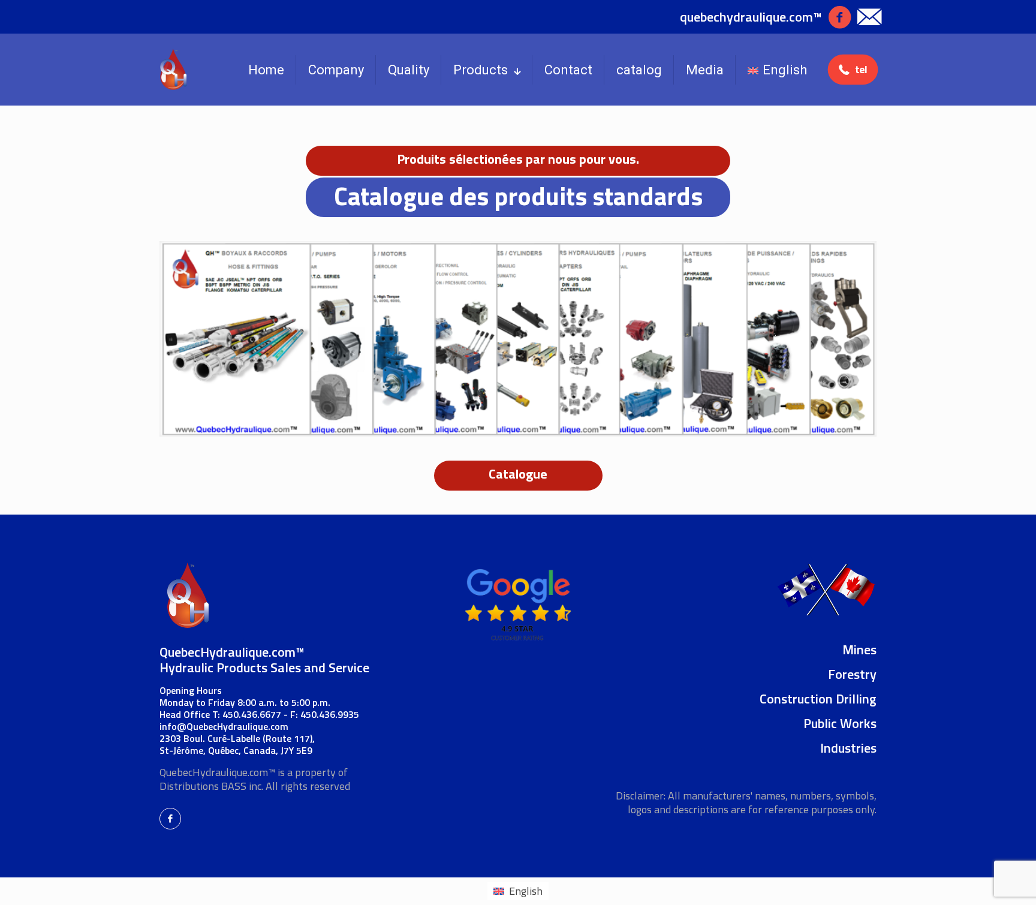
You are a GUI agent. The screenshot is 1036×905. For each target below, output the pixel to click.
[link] (518, 339)
